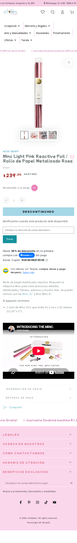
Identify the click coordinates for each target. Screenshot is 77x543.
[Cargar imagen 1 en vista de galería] (24, 135)
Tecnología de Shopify (38, 522)
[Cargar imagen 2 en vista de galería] (34, 135)
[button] (52, 12)
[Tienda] (31, 40)
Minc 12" (27, 294)
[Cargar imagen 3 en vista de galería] (43, 135)
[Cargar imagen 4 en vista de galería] (53, 135)
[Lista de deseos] (43, 12)
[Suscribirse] (72, 483)
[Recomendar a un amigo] (34, 188)
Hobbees (32, 518)
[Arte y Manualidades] (30, 33)
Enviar (9, 239)
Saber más (28, 272)
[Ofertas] (15, 40)
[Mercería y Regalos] (49, 26)
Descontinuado (38, 211)
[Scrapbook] (19, 26)
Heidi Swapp (11, 151)
